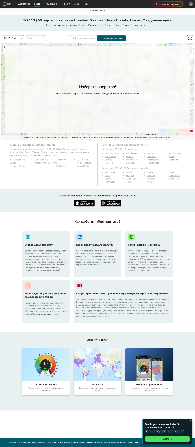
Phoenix (129, 156)
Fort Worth (110, 182)
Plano (128, 182)
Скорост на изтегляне (113, 38)
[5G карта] (97, 364)
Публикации (51, 4)
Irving (149, 182)
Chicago (108, 159)
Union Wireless (20, 166)
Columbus (173, 159)
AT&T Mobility (41, 159)
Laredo (150, 172)
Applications (24, 4)
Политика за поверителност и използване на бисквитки (78, 442)
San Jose (151, 156)
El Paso (129, 172)
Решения (65, 4)
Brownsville (174, 179)
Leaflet (26, 137)
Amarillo (172, 172)
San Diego (130, 163)
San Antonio (131, 159)
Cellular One (61, 166)
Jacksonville (153, 163)
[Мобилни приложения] (149, 364)
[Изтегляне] (84, 203)
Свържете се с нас (41, 314)
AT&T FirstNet (84, 163)
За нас (77, 4)
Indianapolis (152, 159)
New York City (111, 153)
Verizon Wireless (42, 163)
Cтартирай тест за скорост (168, 4)
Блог (87, 4)
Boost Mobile (83, 166)
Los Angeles (110, 156)
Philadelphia (131, 153)
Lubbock (151, 175)
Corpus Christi (132, 179)
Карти (37, 4)
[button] (4, 47)
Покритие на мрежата (85, 38)
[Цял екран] (190, 38)
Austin (171, 156)
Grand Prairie (174, 175)
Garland (150, 179)
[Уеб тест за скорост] (46, 364)
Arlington (130, 175)
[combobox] (13, 38)
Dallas (150, 153)
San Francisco (175, 153)
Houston (109, 163)
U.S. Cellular (82, 159)
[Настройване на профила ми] (190, 4)
